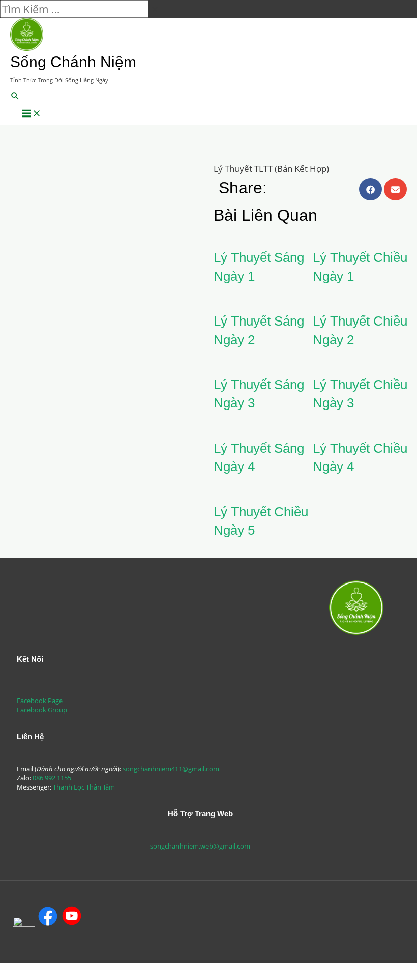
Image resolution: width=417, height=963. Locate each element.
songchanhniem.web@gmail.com (200, 846)
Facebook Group (42, 709)
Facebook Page (40, 700)
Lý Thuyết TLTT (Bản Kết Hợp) (271, 168)
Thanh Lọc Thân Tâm (84, 787)
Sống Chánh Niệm (73, 61)
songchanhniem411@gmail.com (171, 768)
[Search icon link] (15, 96)
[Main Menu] (31, 114)
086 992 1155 (52, 777)
